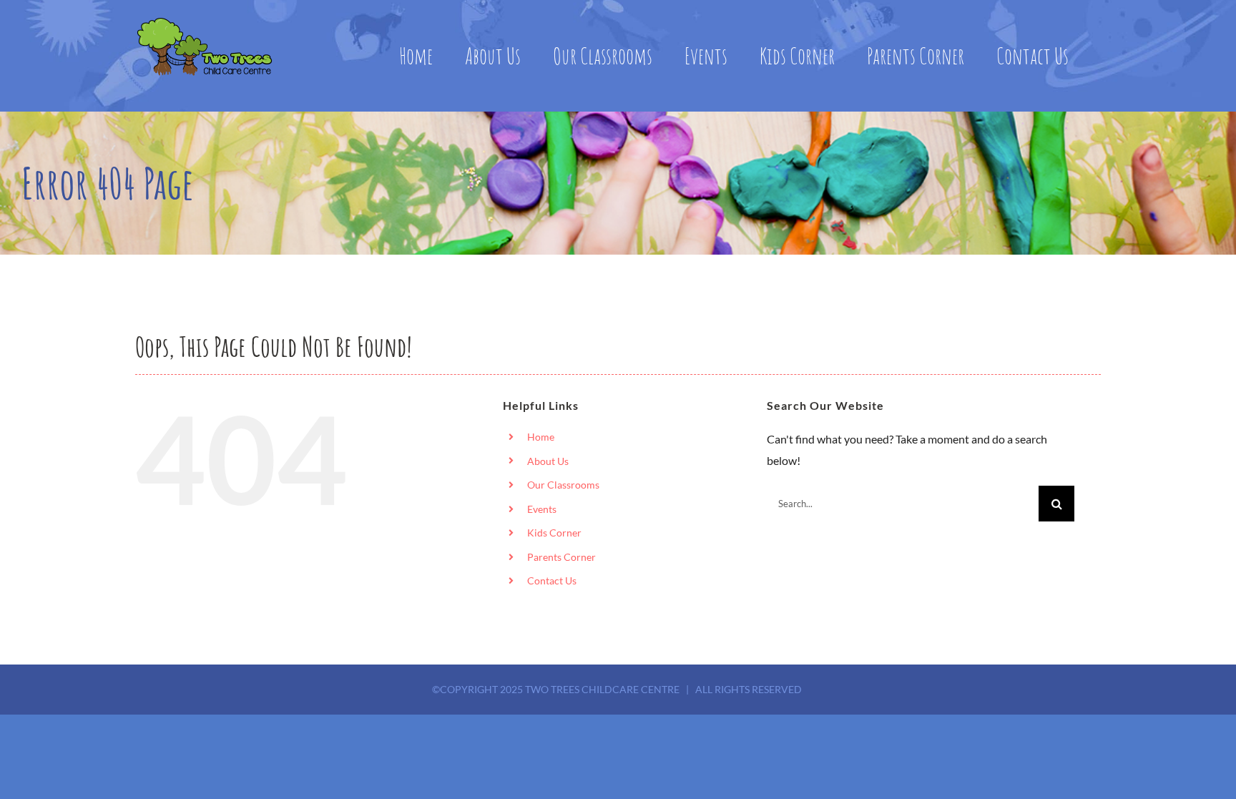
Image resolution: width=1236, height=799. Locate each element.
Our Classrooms (563, 485)
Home (540, 437)
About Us (548, 461)
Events (541, 509)
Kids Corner (554, 532)
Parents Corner (561, 557)
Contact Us (552, 580)
